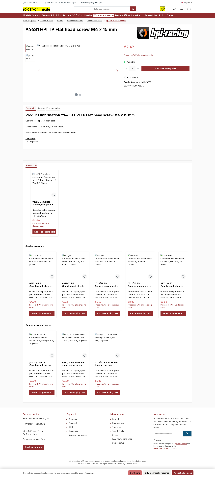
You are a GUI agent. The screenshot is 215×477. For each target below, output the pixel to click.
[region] (72, 71)
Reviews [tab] (41, 108)
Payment (71, 414)
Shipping (73, 419)
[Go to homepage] (36, 9)
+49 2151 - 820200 (34, 423)
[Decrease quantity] (126, 68)
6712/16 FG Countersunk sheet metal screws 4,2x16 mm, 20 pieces (40, 285)
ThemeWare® (131, 464)
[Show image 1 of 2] (76, 95)
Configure (135, 473)
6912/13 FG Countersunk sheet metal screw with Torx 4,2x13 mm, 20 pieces (74, 285)
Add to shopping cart (165, 68)
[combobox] (102, 8)
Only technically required (156, 473)
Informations (117, 414)
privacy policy (181, 444)
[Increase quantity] (138, 68)
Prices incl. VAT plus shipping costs (138, 55)
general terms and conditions (165, 448)
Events (115, 435)
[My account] (181, 8)
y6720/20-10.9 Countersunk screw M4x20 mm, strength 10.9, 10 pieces (40, 364)
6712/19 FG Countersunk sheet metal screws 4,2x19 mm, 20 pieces (106, 285)
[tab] (31, 108)
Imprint (115, 419)
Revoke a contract (34, 447)
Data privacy (118, 423)
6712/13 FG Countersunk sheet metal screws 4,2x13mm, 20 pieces (139, 285)
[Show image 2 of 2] (80, 95)
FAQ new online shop (122, 439)
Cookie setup (118, 443)
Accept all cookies (183, 473)
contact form (39, 439)
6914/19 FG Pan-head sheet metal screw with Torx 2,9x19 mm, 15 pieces (73, 364)
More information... (86, 473)
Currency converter (78, 435)
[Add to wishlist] (53, 194)
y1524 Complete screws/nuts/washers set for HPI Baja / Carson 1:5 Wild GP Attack (43, 203)
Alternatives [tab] (31, 165)
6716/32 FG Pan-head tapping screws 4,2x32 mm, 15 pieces (107, 364)
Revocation (74, 431)
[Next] (117, 71)
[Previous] (39, 71)
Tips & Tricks (118, 431)
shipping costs (95, 461)
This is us (116, 427)
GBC (71, 427)
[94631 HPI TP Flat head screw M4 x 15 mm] (78, 71)
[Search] (133, 8)
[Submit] (187, 434)
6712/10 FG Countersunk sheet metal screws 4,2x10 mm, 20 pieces (172, 285)
